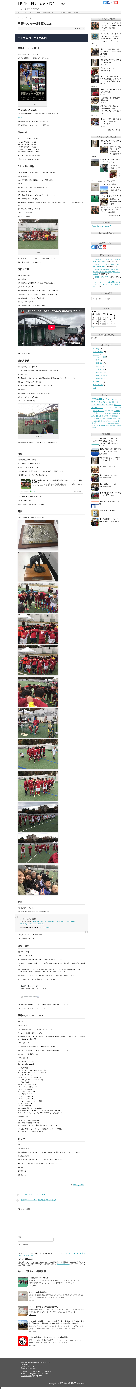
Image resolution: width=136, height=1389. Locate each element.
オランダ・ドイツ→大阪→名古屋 (33, 1194)
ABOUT (70, 12)
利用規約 (27, 1376)
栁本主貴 (113, 423)
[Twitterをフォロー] (104, 3)
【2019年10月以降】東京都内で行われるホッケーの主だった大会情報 (110, 451)
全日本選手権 (107, 416)
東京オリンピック (99, 423)
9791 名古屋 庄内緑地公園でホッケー (115, 190)
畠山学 (93, 425)
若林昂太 (113, 425)
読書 (94, 388)
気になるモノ (98, 382)
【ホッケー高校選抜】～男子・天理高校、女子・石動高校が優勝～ (110, 51)
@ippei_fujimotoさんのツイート (102, 226)
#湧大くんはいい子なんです (61, 921)
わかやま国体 (110, 402)
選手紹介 (99, 378)
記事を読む (32, 1286)
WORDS (54, 12)
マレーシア (108, 413)
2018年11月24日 (45, 927)
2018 (112, 399)
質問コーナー (101, 372)
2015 (94, 399)
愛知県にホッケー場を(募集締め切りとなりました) (39, 1200)
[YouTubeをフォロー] (116, 3)
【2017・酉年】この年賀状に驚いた (43, 1307)
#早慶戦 (35, 921)
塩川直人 (115, 418)
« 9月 (93, 327)
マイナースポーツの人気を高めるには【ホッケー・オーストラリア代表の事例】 (110, 25)
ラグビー (114, 413)
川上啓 (110, 421)
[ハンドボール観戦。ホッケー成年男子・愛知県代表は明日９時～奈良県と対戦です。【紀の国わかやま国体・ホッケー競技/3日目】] (23, 1325)
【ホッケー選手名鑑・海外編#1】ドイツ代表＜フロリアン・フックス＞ (110, 121)
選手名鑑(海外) (101, 375)
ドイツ (105, 407)
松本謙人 (108, 423)
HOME (18, 12)
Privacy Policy (26, 1366)
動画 (97, 360)
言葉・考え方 (98, 385)
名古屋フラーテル (101, 418)
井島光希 (99, 416)
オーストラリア (109, 404)
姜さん (119, 418)
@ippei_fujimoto (78, 1185)
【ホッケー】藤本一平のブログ (65, 1384)
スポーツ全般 (98, 352)
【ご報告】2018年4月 (101, 277)
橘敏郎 (117, 423)
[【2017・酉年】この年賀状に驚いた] (23, 1311)
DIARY (39, 12)
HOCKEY (25, 12)
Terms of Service (27, 1368)
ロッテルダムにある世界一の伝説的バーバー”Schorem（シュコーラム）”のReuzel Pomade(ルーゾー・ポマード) (106, 38)
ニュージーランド (111, 407)
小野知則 (94, 421)
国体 (111, 419)
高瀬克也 (93, 427)
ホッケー (96, 355)
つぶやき (96, 349)
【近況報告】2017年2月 (38, 1278)
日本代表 (99, 363)
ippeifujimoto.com (25, 491)
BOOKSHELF (78, 12)
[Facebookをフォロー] (108, 3)
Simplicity (73, 1382)
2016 (100, 399)
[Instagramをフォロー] (112, 3)
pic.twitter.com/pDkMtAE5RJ (35, 924)
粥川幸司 (108, 425)
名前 (19, 1237)
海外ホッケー (101, 366)
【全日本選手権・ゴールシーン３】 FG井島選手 (48, 1337)
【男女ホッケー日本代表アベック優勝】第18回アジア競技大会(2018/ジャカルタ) (106, 272)
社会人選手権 (100, 425)
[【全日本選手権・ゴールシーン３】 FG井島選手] (23, 1341)
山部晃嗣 (105, 421)
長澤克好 (119, 425)
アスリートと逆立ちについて (110, 196)
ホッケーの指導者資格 (38, 1292)
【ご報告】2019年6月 (107, 466)
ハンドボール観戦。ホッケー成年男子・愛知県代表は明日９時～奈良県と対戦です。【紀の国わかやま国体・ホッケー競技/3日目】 (56, 1322)
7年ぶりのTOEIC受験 (107, 510)
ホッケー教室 (101, 357)
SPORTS (32, 12)
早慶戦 (20, 117)
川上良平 (114, 421)
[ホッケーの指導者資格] (23, 1296)
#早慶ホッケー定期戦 (45, 921)
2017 (106, 399)
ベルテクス (98, 410)
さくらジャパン (99, 402)
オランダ (103, 404)
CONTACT (62, 12)
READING (46, 12)
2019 (116, 399)
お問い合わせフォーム (63, 1264)
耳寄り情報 (100, 369)
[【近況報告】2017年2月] (23, 1282)
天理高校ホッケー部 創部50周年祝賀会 (115, 201)
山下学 (99, 421)
